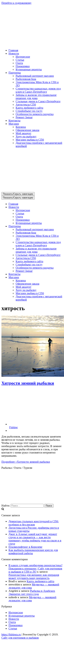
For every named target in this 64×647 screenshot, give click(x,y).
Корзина (21, 126)
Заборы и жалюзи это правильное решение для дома (36, 96)
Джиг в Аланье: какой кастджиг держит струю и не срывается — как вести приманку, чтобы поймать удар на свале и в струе (35, 539)
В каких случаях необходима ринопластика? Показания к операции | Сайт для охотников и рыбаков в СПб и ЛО (35, 568)
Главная (13, 50)
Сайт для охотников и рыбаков (20, 637)
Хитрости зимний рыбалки (27, 383)
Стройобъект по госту (29, 110)
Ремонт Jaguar (24, 117)
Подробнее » (25, 461)
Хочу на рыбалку (26, 136)
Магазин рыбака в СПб (30, 139)
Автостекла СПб (26, 104)
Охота (19, 63)
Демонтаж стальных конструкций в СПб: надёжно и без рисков (34, 523)
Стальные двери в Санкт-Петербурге (38, 101)
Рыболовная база (26, 79)
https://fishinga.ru (11, 634)
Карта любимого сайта (29, 107)
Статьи (20, 59)
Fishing (13, 427)
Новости (14, 618)
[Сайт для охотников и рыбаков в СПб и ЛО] (32, 44)
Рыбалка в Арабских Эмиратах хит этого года (32, 592)
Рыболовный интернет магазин (35, 75)
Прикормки (23, 66)
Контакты (14, 120)
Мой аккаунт (23, 133)
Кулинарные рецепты (29, 69)
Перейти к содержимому (16, 2)
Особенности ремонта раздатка (35, 114)
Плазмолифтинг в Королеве (25, 546)
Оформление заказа (27, 130)
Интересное (23, 56)
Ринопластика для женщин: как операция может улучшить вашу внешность (34, 576)
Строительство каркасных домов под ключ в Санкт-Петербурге (38, 90)
